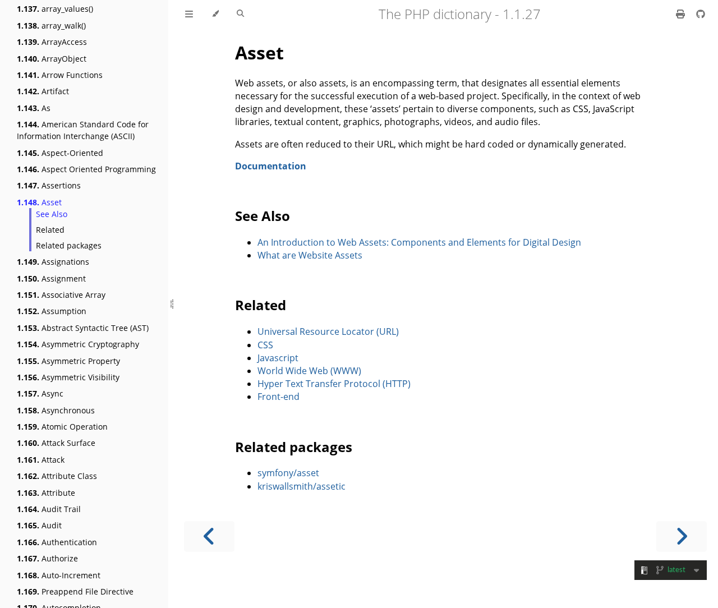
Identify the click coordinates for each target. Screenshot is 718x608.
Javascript (277, 358)
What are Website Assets (309, 255)
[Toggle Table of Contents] (189, 14)
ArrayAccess (52, 41)
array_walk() (51, 25)
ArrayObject (51, 58)
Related (50, 229)
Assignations (53, 261)
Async (40, 393)
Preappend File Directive (75, 591)
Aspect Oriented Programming (86, 169)
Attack (41, 459)
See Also (51, 214)
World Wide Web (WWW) (309, 371)
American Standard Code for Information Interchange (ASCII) (83, 130)
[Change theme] (215, 14)
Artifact (43, 91)
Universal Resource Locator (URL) (328, 331)
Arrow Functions (60, 75)
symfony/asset (288, 473)
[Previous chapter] (209, 536)
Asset (39, 202)
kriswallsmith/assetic (301, 486)
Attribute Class (57, 476)
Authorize (47, 558)
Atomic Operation (62, 426)
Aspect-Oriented (60, 153)
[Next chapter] (681, 536)
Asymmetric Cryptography (78, 344)
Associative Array (61, 294)
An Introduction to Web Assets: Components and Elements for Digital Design (419, 242)
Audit (39, 525)
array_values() (55, 8)
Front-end (278, 396)
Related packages (69, 245)
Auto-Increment (58, 575)
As (33, 108)
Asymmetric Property (68, 361)
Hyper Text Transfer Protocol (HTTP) (334, 383)
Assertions (49, 185)
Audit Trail (49, 509)
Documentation (270, 166)
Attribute (46, 492)
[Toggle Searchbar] (240, 14)
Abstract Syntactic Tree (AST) (83, 328)
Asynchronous (56, 410)
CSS (265, 345)
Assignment (51, 278)
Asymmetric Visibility (68, 377)
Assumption (51, 311)
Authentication (57, 542)
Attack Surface (56, 442)
